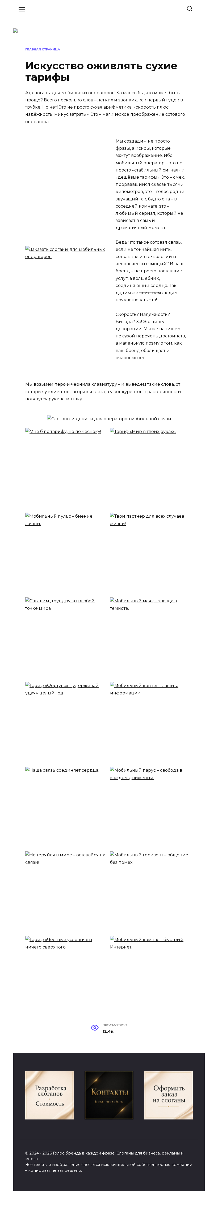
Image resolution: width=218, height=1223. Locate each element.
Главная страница (42, 49)
